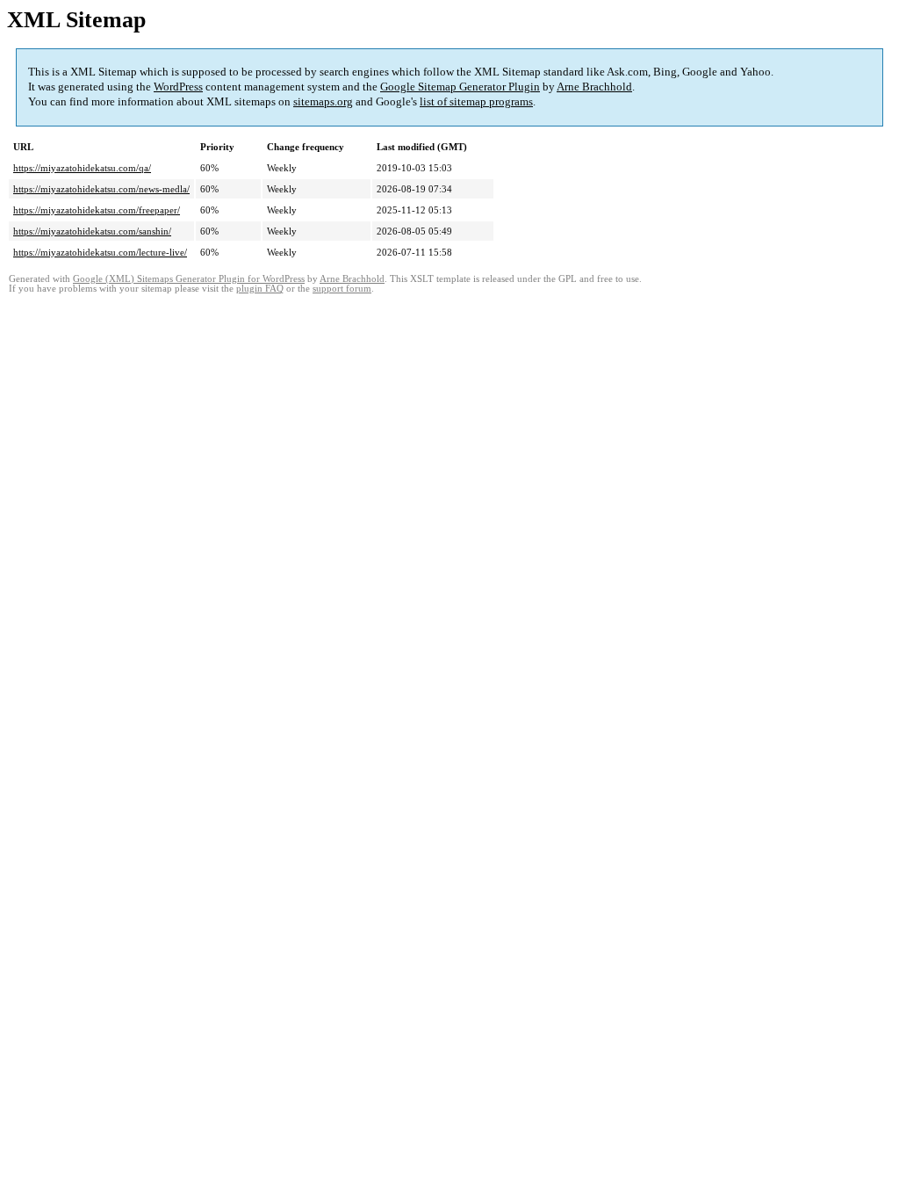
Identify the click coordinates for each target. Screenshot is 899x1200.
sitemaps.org (323, 101)
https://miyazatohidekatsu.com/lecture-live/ (100, 252)
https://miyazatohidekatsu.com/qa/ (82, 168)
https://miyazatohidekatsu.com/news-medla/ (101, 189)
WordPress (178, 86)
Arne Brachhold (594, 86)
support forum (342, 288)
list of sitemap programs (476, 101)
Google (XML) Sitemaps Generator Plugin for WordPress (189, 279)
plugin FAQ (260, 288)
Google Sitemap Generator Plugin (460, 86)
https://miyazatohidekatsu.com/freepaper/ (96, 210)
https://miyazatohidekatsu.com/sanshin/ (92, 231)
